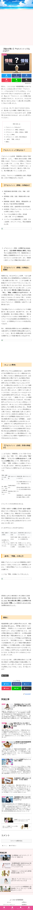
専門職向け (5, 675)
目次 (14, 124)
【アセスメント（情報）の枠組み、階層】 (17, 132)
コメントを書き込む (16, 840)
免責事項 (24, 904)
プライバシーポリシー (9, 904)
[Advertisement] (16, 28)
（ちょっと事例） (10, 134)
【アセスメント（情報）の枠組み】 (15, 129)
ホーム (9, 902)
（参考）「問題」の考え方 (13, 139)
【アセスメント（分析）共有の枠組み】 (16, 137)
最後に (7, 141)
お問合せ (24, 902)
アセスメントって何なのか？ (13, 127)
